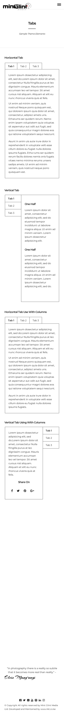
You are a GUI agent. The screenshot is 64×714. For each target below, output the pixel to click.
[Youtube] (32, 700)
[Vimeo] (36, 700)
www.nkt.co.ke (48, 709)
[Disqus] (32, 542)
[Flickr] (28, 700)
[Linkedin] (40, 700)
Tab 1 (11, 66)
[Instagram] (43, 700)
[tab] (11, 66)
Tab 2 (23, 66)
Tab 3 (36, 66)
